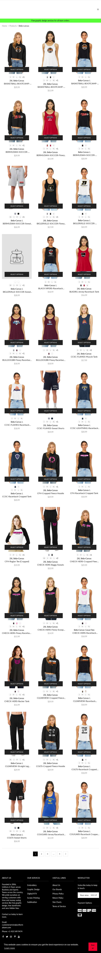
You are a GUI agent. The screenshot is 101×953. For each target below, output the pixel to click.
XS (10, 217)
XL (20, 77)
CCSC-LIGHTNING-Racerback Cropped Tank (84, 428)
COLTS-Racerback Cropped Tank (84, 769)
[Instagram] (11, 937)
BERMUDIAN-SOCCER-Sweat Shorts (17, 223)
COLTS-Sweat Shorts (17, 837)
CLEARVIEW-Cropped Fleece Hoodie (50, 698)
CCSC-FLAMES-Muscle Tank (84, 356)
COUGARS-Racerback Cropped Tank (84, 834)
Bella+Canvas (18, 81)
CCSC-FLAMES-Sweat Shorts (50, 428)
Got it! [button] (92, 946)
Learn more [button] (9, 948)
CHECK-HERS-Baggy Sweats (50, 564)
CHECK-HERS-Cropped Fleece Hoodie (84, 561)
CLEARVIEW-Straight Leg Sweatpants (17, 766)
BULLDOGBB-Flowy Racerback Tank (16, 360)
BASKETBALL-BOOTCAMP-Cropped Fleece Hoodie (17, 83)
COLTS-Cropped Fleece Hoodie (50, 766)
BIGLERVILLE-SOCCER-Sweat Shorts (17, 291)
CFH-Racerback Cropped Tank (84, 493)
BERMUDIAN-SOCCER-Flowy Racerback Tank (51, 155)
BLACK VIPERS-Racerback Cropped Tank (50, 288)
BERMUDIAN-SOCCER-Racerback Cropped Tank (84, 155)
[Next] (65, 854)
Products (13, 26)
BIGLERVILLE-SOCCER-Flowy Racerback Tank (50, 223)
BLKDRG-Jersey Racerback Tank (84, 291)
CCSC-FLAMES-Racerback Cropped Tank (16, 425)
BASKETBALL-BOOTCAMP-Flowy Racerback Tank (51, 87)
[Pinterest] (15, 937)
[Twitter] (7, 937)
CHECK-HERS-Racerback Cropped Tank (84, 633)
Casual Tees (89, 630)
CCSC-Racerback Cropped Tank (16, 496)
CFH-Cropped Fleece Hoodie (50, 493)
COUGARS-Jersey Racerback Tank (50, 834)
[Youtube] (19, 937)
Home (4, 26)
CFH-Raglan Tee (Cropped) (17, 561)
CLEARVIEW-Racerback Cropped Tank (84, 701)
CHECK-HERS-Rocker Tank (16, 701)
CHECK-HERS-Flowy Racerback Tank (17, 633)
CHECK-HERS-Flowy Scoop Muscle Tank (51, 629)
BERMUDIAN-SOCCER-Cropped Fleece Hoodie (17, 152)
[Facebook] (3, 937)
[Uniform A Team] (50, 9)
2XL (11, 81)
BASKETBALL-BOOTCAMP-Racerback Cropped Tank (84, 83)
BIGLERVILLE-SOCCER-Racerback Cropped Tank (84, 223)
